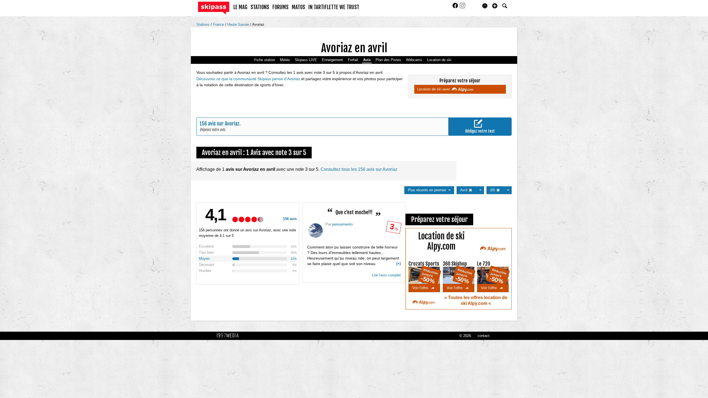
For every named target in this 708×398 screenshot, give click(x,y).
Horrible (205, 271)
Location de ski (439, 60)
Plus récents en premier (428, 190)
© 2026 (465, 336)
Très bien (206, 252)
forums (280, 7)
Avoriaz (258, 24)
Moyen (204, 258)
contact (484, 336)
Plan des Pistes (388, 60)
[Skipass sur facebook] (455, 7)
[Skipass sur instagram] (462, 7)
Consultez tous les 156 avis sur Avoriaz (359, 169)
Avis (367, 60)
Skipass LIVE (306, 60)
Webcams (414, 60)
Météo (285, 60)
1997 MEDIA (229, 335)
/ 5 (393, 228)
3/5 (493, 190)
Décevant (206, 265)
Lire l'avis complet (386, 275)
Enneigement (332, 60)
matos (298, 7)
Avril (464, 190)
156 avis (290, 219)
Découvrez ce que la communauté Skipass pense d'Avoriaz (248, 79)
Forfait (353, 60)
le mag (240, 7)
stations (260, 7)
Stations (203, 24)
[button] (495, 6)
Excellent (206, 246)
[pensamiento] (315, 230)
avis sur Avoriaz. (224, 124)
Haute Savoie (238, 24)
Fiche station (264, 60)
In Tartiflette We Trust (333, 7)
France (219, 24)
